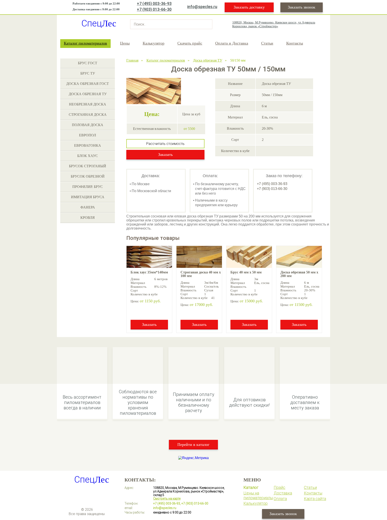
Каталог (250, 487)
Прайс (279, 487)
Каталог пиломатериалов (85, 43)
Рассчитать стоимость (165, 144)
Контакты (294, 43)
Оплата (280, 498)
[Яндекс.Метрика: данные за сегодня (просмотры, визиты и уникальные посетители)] (193, 458)
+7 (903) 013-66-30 (154, 9)
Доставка (283, 493)
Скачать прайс (189, 43)
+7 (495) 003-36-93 (154, 3)
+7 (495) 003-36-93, (167, 503)
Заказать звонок (301, 7)
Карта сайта (315, 498)
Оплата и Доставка (231, 43)
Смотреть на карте (167, 498)
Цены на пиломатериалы (258, 495)
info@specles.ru (202, 6)
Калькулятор (153, 43)
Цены (125, 43)
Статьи (267, 43)
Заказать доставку (249, 7)
